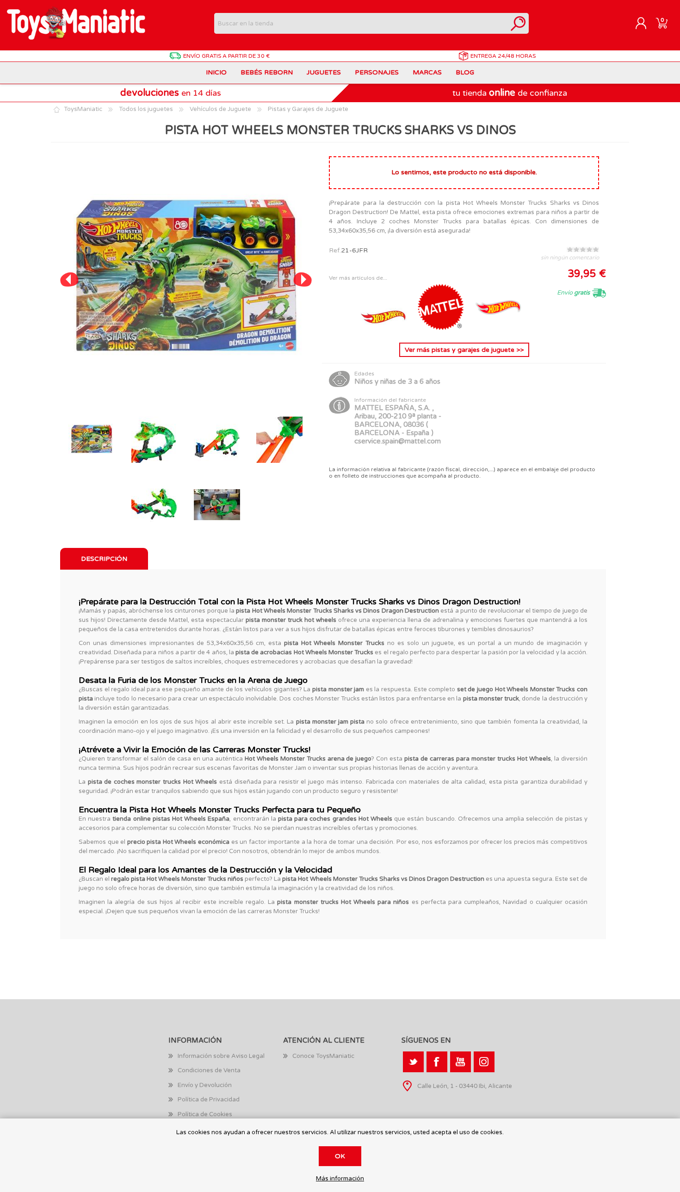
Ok (340, 1156)
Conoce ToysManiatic (323, 1056)
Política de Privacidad (209, 1099)
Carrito (661, 23)
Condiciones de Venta (209, 1070)
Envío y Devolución (205, 1085)
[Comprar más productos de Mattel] (441, 328)
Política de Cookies (205, 1114)
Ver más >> (464, 350)
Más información (340, 1178)
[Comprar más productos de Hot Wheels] (384, 328)
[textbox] (361, 23)
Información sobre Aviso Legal (221, 1056)
